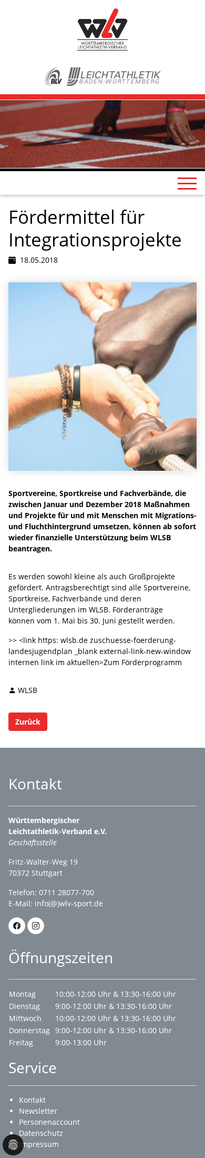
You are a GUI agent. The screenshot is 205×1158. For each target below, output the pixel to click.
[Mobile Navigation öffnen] (187, 183)
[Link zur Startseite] (102, 29)
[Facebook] (16, 925)
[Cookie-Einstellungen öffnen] (13, 1144)
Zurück (27, 722)
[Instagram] (35, 925)
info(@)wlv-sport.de (69, 903)
